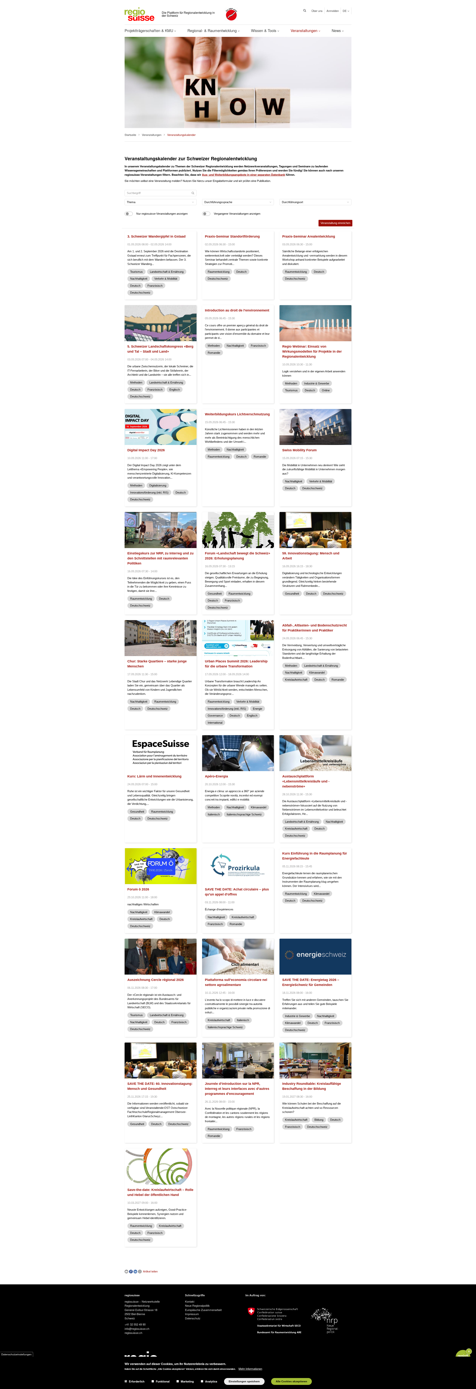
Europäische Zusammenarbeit (203, 1310)
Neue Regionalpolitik (197, 1305)
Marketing (187, 1381)
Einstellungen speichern (244, 1381)
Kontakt (189, 1301)
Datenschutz (192, 1318)
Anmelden (333, 11)
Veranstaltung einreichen (335, 223)
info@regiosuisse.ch (137, 1329)
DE (345, 11)
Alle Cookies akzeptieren (291, 1381)
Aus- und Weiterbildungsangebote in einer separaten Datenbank (243, 175)
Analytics (211, 1381)
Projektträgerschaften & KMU (149, 30)
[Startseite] (139, 14)
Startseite (130, 135)
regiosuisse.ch (133, 1333)
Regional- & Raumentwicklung (212, 30)
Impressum (192, 1314)
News (337, 30)
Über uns (317, 11)
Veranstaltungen (305, 30)
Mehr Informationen (250, 1369)
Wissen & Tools (264, 30)
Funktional (163, 1381)
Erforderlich (136, 1381)
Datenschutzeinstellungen (16, 1354)
